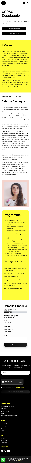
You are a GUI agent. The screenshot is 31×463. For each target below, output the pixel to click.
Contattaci (3, 438)
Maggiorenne (8, 329)
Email (6, 335)
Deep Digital (19, 460)
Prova (6, 320)
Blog (2, 428)
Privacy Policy (20, 387)
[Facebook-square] (2, 451)
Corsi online (4, 425)
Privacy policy (4, 440)
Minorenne (8, 331)
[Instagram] (5, 451)
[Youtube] (8, 451)
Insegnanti (3, 427)
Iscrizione (8, 322)
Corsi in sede (4, 423)
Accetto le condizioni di (13, 387)
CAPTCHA (4, 377)
